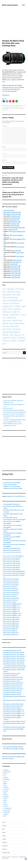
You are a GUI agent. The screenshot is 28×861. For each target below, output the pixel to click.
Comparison (17, 306)
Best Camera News (10, 5)
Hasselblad (6, 779)
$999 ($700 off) (16, 250)
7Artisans (6, 770)
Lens (10, 106)
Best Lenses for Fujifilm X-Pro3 (12, 615)
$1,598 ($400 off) (15, 216)
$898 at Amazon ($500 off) (17, 227)
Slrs (7, 109)
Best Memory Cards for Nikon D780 (13, 706)
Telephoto (14, 340)
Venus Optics (7, 810)
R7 (14, 664)
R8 (15, 665)
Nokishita (6, 95)
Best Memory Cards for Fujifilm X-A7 (14, 715)
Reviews (6, 791)
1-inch (4, 289)
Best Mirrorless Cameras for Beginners (14, 410)
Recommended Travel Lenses (11, 504)
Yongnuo (6, 814)
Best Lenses (10, 291)
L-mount (22, 314)
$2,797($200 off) (15, 271)
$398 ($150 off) (15, 225)
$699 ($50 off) (14, 264)
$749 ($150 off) (17, 262)
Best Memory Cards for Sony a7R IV (13, 683)
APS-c (4, 291)
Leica (5, 781)
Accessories (10, 289)
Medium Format (11, 317)
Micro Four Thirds (17, 320)
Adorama (16, 87)
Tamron (6, 804)
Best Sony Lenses (8, 408)
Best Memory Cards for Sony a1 (12, 681)
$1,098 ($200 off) (15, 222)
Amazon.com (7, 87)
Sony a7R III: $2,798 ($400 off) (12, 212)
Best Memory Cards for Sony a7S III (13, 688)
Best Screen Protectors (8, 756)
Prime (11, 335)
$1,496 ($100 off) (15, 268)
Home (4, 822)
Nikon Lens (6, 326)
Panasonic (6, 789)
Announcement (19, 289)
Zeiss (5, 816)
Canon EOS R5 (7, 294)
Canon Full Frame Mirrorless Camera (12, 300)
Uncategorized (7, 808)
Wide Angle (21, 340)
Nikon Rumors (14, 326)
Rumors (23, 105)
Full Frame (5, 106)
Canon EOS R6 (16, 294)
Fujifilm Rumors (7, 312)
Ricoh (20, 105)
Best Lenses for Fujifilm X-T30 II (13, 613)
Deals (23, 306)
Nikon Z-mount (7, 329)
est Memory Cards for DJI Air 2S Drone (14, 721)
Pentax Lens (18, 108)
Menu (23, 5)
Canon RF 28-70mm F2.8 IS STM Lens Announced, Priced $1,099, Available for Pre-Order (14, 416)
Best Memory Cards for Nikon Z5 (12, 708)
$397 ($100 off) (15, 277)
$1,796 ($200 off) (16, 266)
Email (4, 153)
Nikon (5, 785)
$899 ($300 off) (17, 260)
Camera (18, 291)
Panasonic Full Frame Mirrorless (11, 332)
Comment (5, 126)
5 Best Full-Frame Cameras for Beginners (15, 412)
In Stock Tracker (14, 314)
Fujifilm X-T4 (16, 312)
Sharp (5, 798)
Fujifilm (6, 777)
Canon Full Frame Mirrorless (10, 297)
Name (4, 146)
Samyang (6, 796)
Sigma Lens (17, 335)
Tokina (5, 806)
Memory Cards (7, 320)
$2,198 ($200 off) (15, 218)
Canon (5, 773)
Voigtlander (7, 812)
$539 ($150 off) (16, 275)
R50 (14, 660)
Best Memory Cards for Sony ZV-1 (13, 694)
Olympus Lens (17, 329)
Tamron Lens (6, 340)
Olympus (6, 787)
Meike (5, 783)
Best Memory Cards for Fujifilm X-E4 (14, 710)
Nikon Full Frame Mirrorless (17, 323)
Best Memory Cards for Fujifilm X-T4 (14, 711)
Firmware (9, 309)
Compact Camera (7, 306)
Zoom (4, 343)
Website (4, 160)
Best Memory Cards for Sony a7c (12, 692)
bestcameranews (8, 105)
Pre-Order (5, 335)
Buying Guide (7, 771)
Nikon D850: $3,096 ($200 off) (12, 214)
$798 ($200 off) (12, 229)
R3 (12, 561)
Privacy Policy (14, 857)
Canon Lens (6, 303)
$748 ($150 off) (15, 223)
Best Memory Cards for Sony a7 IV (13, 685)
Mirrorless (5, 323)
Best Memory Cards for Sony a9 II (13, 687)
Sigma (5, 800)
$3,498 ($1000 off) (13, 220)
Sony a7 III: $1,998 (9, 210)
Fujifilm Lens (17, 309)
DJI (4, 775)
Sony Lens (13, 337)
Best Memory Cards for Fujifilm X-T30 (14, 713)
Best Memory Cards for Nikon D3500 (14, 704)
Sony (5, 802)
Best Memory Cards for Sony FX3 (13, 690)
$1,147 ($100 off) (16, 273)
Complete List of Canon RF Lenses (15, 496)
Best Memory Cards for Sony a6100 (13, 679)
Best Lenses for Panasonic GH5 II (12, 552)
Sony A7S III (6, 337)
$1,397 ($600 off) (15, 269)
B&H (12, 87)
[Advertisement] (14, 25)
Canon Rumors (15, 303)
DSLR (4, 309)
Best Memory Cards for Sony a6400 (13, 677)
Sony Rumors (21, 337)
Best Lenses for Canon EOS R (11, 556)
